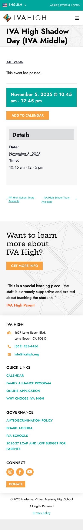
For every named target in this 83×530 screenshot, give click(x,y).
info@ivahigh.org (26, 354)
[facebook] (20, 472)
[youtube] (30, 472)
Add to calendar (28, 115)
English (14, 4)
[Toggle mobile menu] (77, 17)
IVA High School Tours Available (21, 199)
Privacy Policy (41, 513)
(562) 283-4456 (26, 346)
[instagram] (10, 472)
